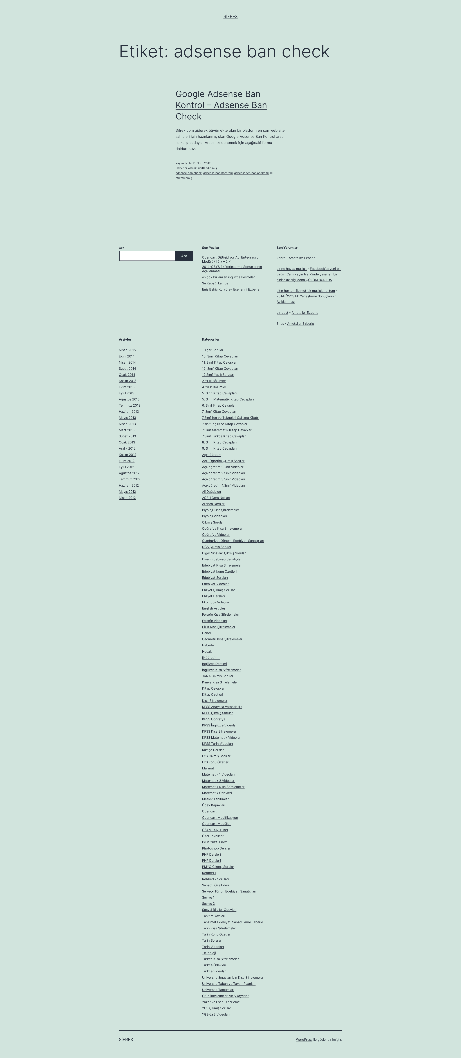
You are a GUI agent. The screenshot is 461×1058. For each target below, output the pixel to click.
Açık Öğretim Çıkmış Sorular (223, 461)
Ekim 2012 (127, 461)
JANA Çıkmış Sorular (217, 676)
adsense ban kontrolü (218, 173)
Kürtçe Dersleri (213, 750)
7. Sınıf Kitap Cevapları (219, 411)
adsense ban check (189, 173)
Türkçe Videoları (214, 971)
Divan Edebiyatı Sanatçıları (222, 559)
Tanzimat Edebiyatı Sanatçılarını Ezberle (232, 922)
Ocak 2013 (127, 442)
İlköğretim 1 (211, 658)
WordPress (304, 1039)
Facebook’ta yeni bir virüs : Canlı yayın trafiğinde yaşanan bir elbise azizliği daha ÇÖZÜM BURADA (309, 274)
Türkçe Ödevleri (214, 965)
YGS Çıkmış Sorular (216, 1008)
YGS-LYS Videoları (216, 1014)
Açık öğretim (211, 455)
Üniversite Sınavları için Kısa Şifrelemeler (232, 977)
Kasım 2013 (127, 381)
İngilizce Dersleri (214, 664)
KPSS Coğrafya (213, 719)
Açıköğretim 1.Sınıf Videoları (223, 467)
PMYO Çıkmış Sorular (218, 867)
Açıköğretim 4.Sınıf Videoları (223, 485)
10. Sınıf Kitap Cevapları (220, 356)
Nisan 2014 (127, 362)
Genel (206, 633)
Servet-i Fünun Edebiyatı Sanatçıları (229, 891)
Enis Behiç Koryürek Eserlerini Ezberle (230, 289)
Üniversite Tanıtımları (218, 990)
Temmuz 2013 (129, 405)
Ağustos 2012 (129, 473)
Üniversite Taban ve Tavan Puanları (229, 983)
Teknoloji (209, 953)
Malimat (208, 768)
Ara (121, 248)
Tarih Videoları (213, 947)
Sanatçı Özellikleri (215, 885)
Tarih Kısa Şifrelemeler (219, 928)
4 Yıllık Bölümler (214, 387)
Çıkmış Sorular (213, 522)
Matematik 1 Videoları (218, 774)
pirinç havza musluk (292, 269)
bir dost (282, 312)
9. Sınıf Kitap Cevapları (219, 448)
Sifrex (230, 16)
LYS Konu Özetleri (215, 762)
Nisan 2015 (127, 350)
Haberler (181, 168)
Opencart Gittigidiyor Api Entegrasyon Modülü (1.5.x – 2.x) (231, 259)
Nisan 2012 (127, 498)
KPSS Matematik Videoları (221, 737)
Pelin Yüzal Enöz (214, 842)
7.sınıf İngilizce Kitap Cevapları (225, 424)
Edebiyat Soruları (215, 577)
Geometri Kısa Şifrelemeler (222, 639)
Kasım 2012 (127, 455)
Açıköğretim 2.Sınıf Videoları (223, 473)
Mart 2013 (127, 430)
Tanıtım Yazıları (213, 916)
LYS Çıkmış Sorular (216, 756)
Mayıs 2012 (127, 491)
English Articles (213, 608)
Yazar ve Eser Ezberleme (221, 1002)
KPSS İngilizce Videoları (220, 725)
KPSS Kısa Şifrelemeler (219, 731)
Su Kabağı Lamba (215, 283)
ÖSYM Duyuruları (215, 830)
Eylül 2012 (126, 467)
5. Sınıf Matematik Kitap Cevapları (228, 399)
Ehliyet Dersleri (213, 596)
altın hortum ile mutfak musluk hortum (306, 291)
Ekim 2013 (127, 387)
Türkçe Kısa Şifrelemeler (220, 959)
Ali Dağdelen (211, 491)
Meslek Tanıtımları (215, 799)
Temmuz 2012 (129, 479)
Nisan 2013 (127, 424)
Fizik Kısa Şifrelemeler (218, 627)
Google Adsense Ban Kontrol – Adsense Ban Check (221, 105)
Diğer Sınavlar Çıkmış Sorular (224, 553)
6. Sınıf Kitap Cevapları (219, 405)
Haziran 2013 (129, 411)
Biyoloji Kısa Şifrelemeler (220, 510)
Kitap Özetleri (212, 694)
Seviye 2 (208, 903)
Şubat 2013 (127, 436)
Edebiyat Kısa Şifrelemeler (222, 565)
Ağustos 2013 (129, 399)
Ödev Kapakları (213, 805)
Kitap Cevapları (213, 688)
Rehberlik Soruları (215, 879)
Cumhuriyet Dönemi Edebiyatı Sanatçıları (233, 541)
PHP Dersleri (211, 854)
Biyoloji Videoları (214, 516)
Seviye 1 (208, 897)
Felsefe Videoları (214, 621)
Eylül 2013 (126, 393)
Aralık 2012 (127, 448)
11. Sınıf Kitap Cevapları (219, 362)
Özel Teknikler (213, 836)
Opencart (209, 811)
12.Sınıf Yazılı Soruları (218, 375)
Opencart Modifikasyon (220, 817)
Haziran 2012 (129, 485)
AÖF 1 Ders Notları (216, 498)
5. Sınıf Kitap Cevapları (219, 393)
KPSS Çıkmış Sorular (217, 713)
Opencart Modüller (216, 824)
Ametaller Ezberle (302, 258)
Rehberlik (209, 873)
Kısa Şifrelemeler (214, 701)
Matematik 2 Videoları (218, 781)
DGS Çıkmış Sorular (216, 547)
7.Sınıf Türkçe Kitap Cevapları (224, 436)
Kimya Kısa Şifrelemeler (220, 682)
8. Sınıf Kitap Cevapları (219, 442)
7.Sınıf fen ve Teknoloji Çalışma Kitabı (230, 418)
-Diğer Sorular (212, 350)
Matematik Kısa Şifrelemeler (223, 787)
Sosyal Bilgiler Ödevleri (219, 910)
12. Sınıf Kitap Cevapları (220, 368)
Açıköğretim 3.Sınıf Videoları (223, 479)
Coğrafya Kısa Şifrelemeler (222, 528)
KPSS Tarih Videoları (217, 744)
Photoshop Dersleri (216, 848)
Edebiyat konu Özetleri (219, 571)
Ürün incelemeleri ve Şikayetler (225, 996)
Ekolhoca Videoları (216, 602)
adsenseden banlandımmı (251, 173)
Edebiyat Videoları (215, 584)
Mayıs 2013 (127, 418)
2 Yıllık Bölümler (214, 381)
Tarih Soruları (212, 940)
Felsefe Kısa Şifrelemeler (220, 614)
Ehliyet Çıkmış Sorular (218, 590)
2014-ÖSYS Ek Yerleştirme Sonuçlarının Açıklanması (232, 269)
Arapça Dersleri (213, 504)
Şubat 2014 (127, 368)
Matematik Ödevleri (217, 793)
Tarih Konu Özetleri (216, 934)
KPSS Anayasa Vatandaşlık (222, 707)
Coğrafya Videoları (216, 534)
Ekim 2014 (127, 356)
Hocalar (208, 651)
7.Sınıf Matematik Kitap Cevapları (227, 430)
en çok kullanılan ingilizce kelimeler (228, 277)
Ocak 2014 (127, 375)
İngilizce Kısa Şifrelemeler (221, 670)
